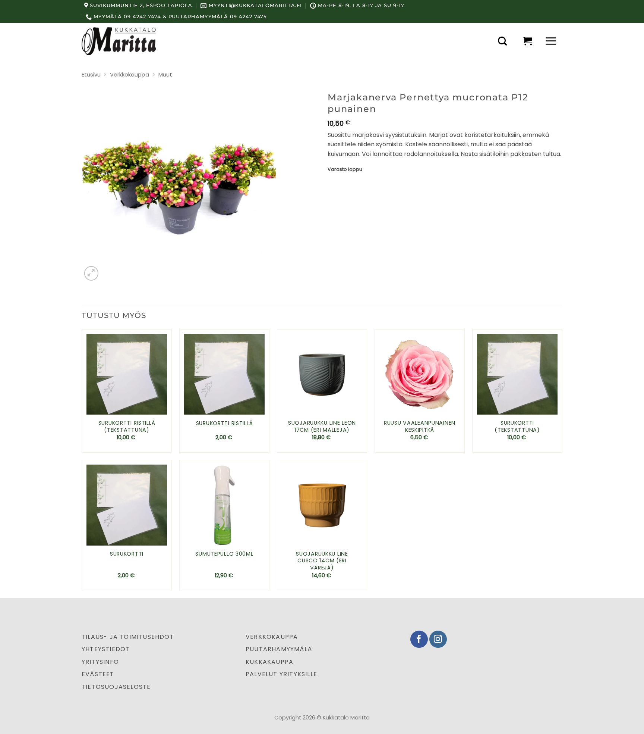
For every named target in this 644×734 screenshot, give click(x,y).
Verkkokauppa (129, 74)
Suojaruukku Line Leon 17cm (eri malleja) (322, 426)
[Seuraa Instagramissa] (438, 639)
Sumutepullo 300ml (224, 553)
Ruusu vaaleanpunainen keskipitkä (419, 426)
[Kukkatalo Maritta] (119, 41)
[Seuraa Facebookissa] (419, 639)
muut (165, 74)
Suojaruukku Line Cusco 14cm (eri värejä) (322, 560)
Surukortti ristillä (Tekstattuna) (126, 426)
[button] (502, 41)
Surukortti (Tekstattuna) (517, 426)
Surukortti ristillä (224, 423)
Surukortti (126, 553)
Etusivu (91, 74)
